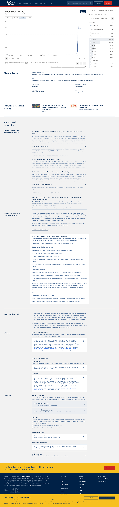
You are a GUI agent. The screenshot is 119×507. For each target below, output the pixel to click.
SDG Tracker (64, 494)
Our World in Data (11, 3)
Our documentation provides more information (53, 421)
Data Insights (64, 484)
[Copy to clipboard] (82, 341)
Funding (81, 484)
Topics (62, 478)
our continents (51, 285)
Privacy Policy (51, 503)
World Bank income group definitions (68, 285)
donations (26, 500)
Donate (108, 3)
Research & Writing (103, 478)
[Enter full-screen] (84, 63)
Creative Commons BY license (47, 325)
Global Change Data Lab (28, 476)
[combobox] (80, 3)
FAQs (31, 485)
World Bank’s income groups (72, 275)
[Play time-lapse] (6, 58)
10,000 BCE (12, 58)
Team (80, 487)
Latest (36, 3)
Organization (82, 481)
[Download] (77, 63)
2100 (83, 58)
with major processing (75, 80)
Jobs (80, 490)
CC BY (25, 63)
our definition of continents (52, 275)
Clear (111, 22)
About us (81, 478)
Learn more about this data (52, 62)
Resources (42, 3)
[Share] (81, 63)
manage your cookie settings (63, 503)
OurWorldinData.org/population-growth (14, 63)
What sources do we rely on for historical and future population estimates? (68, 66)
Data (31, 3)
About (50, 3)
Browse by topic (23, 3)
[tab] (8, 18)
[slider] (18, 58)
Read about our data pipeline (40, 229)
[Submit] (91, 3)
